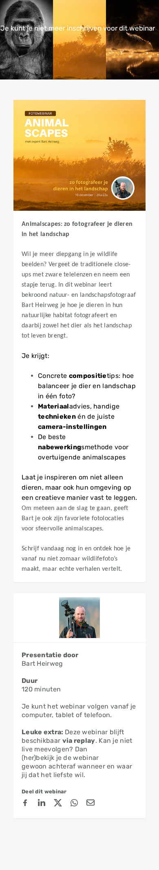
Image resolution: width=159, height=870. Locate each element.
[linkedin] (41, 804)
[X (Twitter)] (58, 804)
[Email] (90, 804)
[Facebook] (25, 804)
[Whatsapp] (74, 804)
